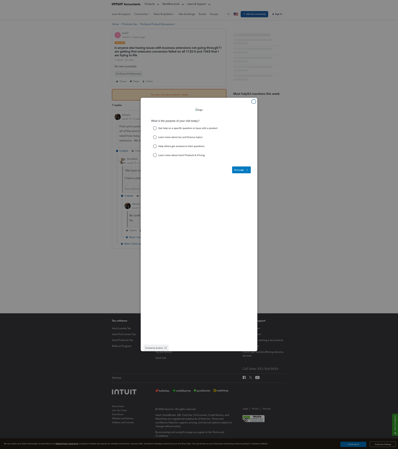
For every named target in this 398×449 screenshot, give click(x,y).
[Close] (254, 101)
